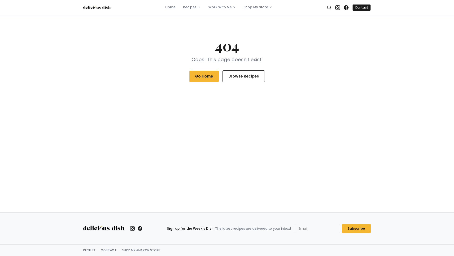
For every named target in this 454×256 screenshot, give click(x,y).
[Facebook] (346, 7)
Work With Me (220, 7)
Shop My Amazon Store (141, 250)
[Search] (329, 7)
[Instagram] (337, 7)
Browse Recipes (243, 76)
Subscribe (356, 228)
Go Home (204, 76)
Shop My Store (256, 7)
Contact (361, 7)
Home (170, 7)
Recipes (189, 7)
